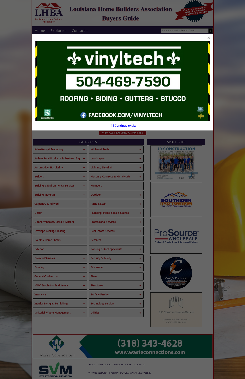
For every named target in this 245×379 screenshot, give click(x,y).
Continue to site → (125, 126)
